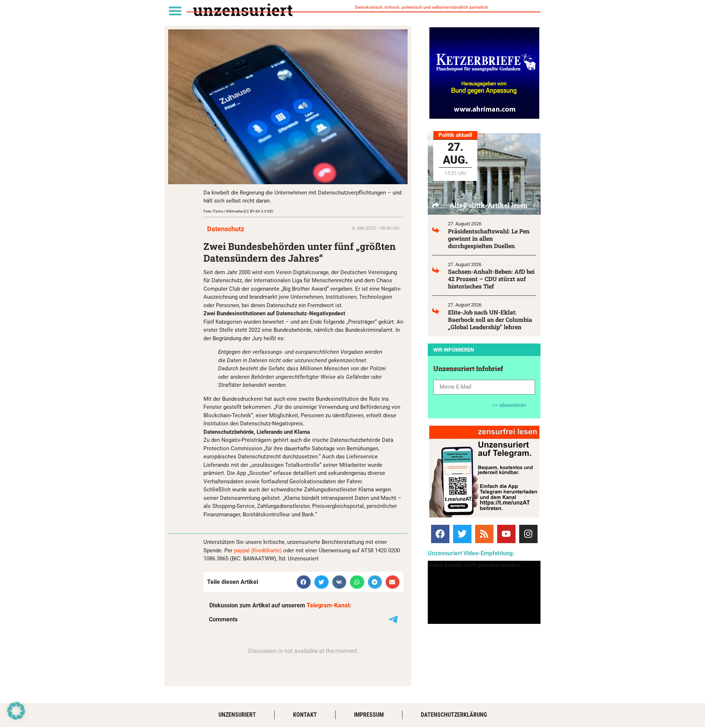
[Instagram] (528, 534)
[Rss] (484, 534)
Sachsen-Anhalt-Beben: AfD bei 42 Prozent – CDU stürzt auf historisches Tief (491, 279)
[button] (174, 10)
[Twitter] (462, 534)
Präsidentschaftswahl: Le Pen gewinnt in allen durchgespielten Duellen (488, 238)
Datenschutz (225, 229)
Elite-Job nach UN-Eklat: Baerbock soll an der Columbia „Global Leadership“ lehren (490, 319)
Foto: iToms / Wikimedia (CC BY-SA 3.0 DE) (238, 211)
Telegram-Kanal (328, 605)
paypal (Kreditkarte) (258, 550)
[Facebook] (440, 534)
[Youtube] (506, 534)
